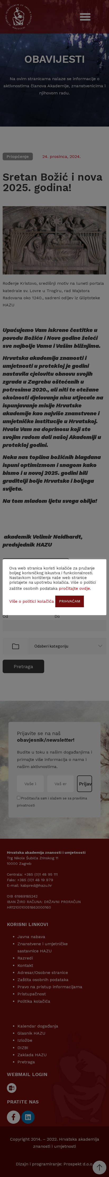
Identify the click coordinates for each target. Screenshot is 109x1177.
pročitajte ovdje (74, 588)
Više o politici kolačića (31, 601)
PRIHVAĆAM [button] (69, 601)
